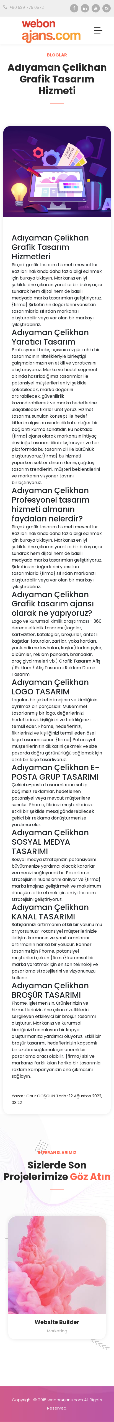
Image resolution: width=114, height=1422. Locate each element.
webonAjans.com (65, 1400)
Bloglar (57, 55)
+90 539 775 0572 (26, 7)
